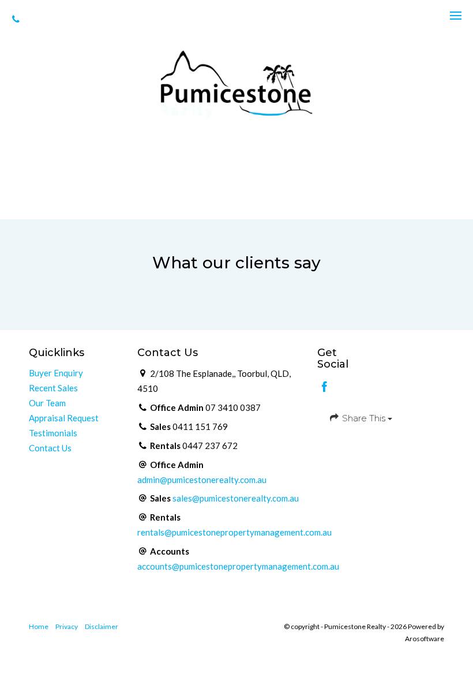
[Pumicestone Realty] (236, 83)
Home (38, 626)
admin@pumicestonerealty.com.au (201, 479)
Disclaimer (101, 626)
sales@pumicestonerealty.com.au (235, 498)
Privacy (66, 626)
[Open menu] (455, 15)
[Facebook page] (324, 387)
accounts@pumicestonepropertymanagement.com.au (238, 566)
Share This (364, 418)
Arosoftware (424, 638)
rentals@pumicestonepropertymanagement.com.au (234, 532)
